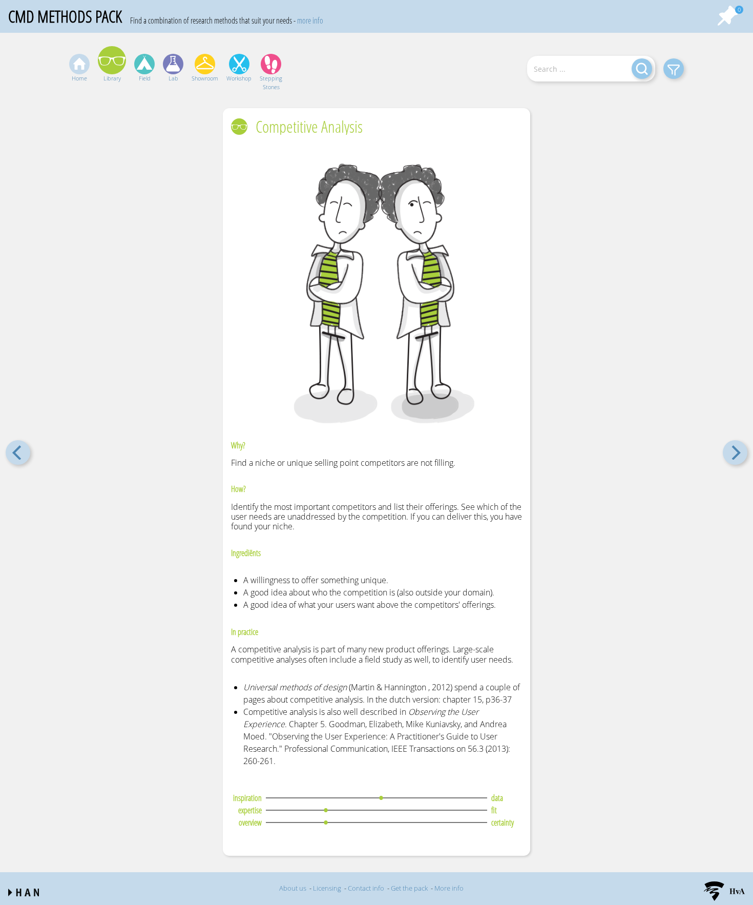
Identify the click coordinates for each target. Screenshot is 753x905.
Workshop (239, 78)
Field (145, 78)
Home (79, 78)
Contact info (366, 888)
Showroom (205, 78)
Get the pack (409, 888)
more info (310, 20)
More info (449, 888)
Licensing (327, 888)
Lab (173, 78)
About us (292, 888)
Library (112, 78)
